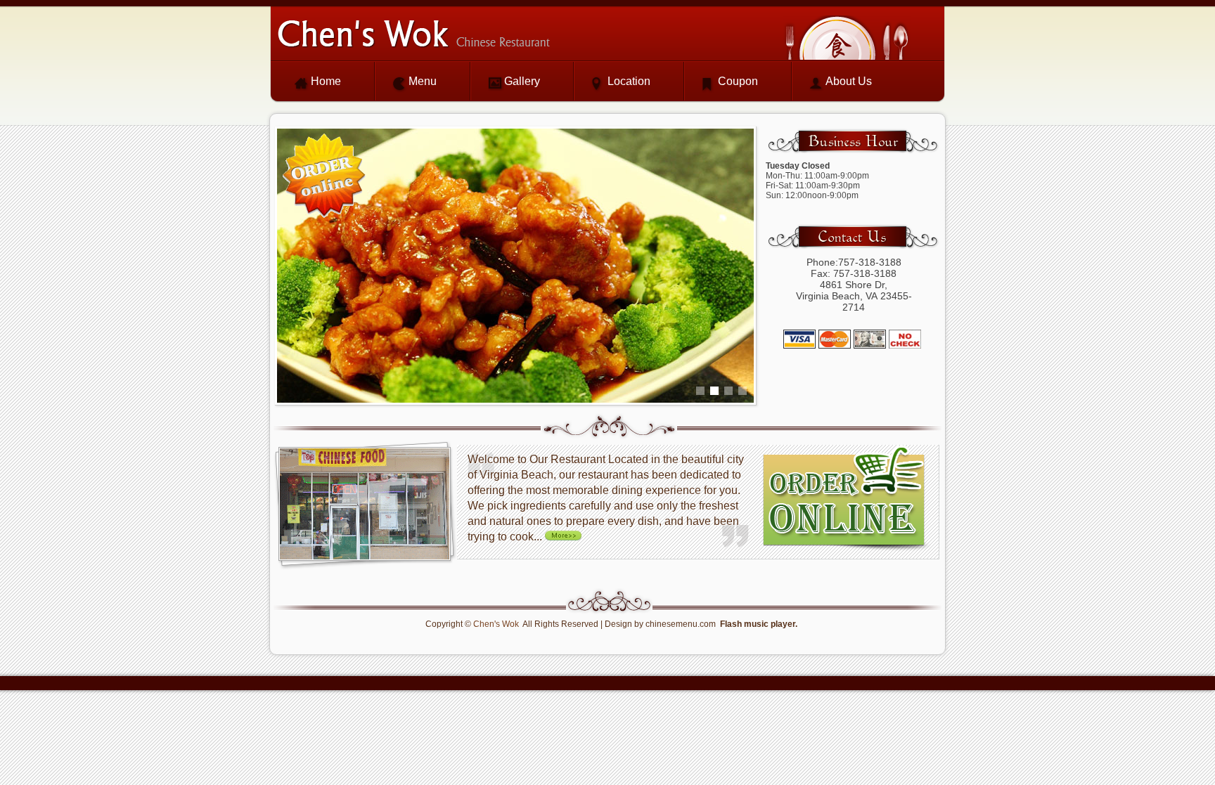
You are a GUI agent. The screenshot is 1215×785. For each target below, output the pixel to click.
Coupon (738, 81)
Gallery (522, 81)
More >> (566, 534)
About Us (848, 81)
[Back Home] (414, 34)
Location (629, 81)
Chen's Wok (496, 624)
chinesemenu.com (680, 624)
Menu (423, 81)
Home (326, 81)
